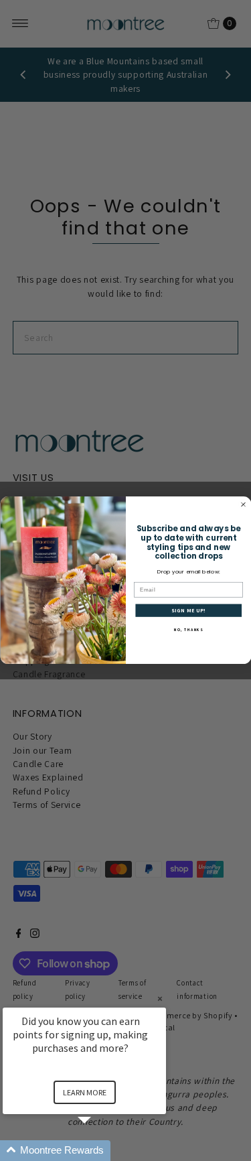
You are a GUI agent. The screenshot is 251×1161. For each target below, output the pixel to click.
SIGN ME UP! (188, 610)
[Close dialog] (243, 504)
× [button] (160, 998)
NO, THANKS (188, 630)
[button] (100, 1150)
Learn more (84, 1092)
